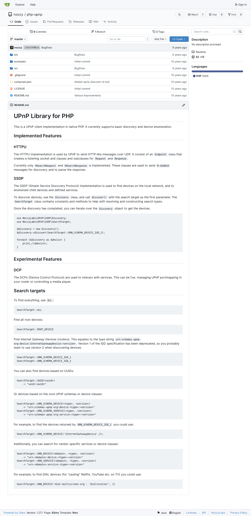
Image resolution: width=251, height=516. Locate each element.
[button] (193, 14)
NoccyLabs (218, 512)
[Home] (7, 4)
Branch (100, 31)
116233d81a (31, 47)
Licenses (191, 512)
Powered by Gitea (14, 512)
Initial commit (82, 61)
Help (33, 4)
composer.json (22, 81)
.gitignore (20, 75)
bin (16, 54)
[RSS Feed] (179, 14)
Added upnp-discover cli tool (91, 81)
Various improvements (87, 95)
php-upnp (34, 14)
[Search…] (240, 31)
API (204, 512)
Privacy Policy (238, 512)
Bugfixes (47, 47)
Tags (160, 31)
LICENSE (19, 88)
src (16, 68)
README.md (21, 95)
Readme (201, 51)
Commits (40, 31)
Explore (19, 4)
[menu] (162, 512)
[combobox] (128, 39)
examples (20, 61)
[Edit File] (184, 105)
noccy (18, 14)
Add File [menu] (159, 39)
